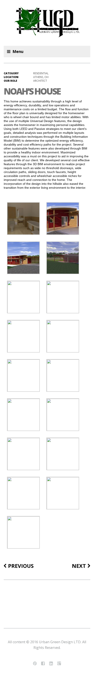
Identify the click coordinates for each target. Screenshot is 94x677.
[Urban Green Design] (47, 23)
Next (79, 565)
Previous (21, 565)
